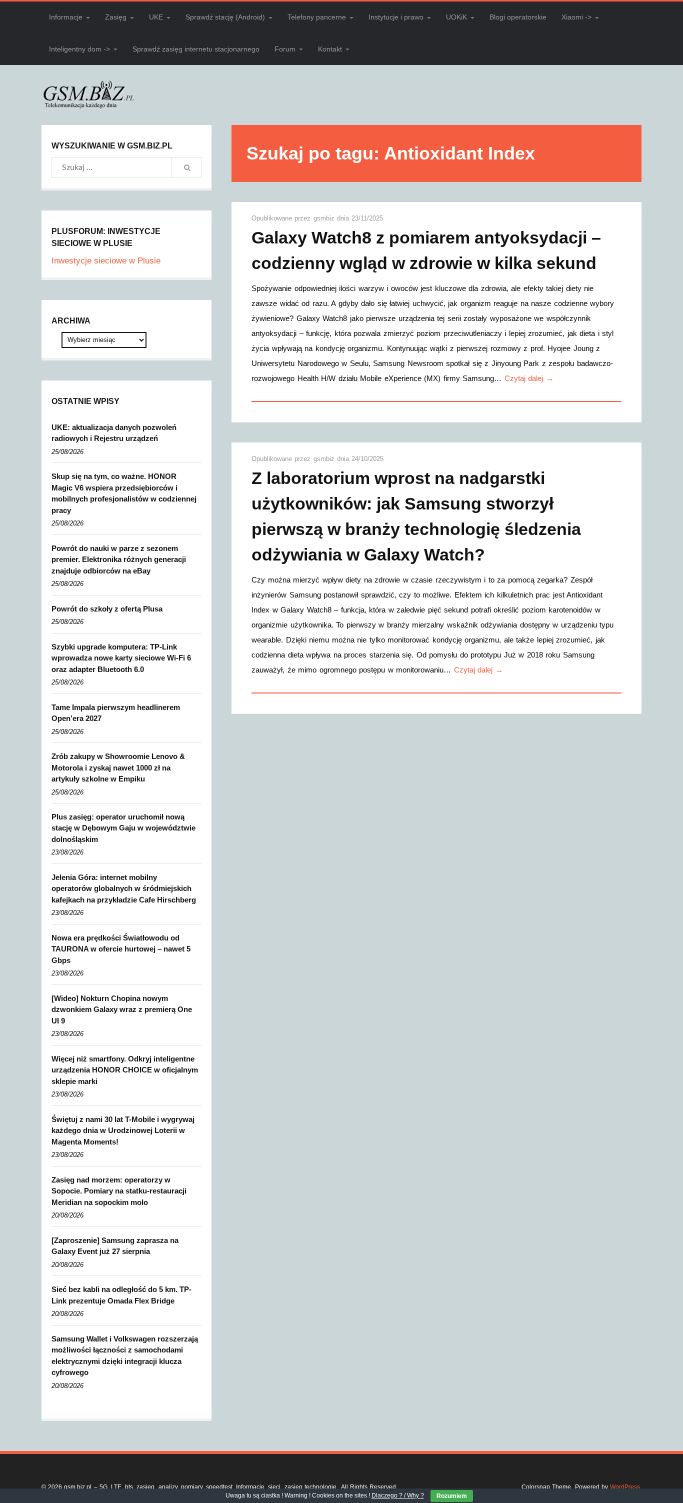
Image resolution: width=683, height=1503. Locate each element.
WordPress (625, 1487)
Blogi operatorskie (518, 17)
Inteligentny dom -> (79, 49)
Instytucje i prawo (396, 17)
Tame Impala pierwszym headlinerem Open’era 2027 (116, 713)
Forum (285, 49)
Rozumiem (451, 1496)
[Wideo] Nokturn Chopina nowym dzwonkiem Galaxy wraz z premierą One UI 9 (122, 1009)
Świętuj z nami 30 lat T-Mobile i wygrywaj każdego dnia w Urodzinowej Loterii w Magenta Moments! (123, 1130)
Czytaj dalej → (529, 378)
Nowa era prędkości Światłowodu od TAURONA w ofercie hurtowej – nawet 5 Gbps (121, 949)
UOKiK (456, 17)
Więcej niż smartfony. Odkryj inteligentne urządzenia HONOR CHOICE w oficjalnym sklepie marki (125, 1070)
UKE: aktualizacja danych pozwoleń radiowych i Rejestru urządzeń (114, 433)
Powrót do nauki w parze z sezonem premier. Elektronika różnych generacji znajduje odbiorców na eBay (119, 559)
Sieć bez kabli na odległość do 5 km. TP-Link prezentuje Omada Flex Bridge (122, 1295)
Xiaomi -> (577, 17)
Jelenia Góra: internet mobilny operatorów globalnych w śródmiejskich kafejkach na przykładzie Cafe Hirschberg (124, 888)
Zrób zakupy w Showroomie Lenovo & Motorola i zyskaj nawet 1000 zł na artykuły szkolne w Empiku (118, 767)
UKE (156, 17)
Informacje (65, 17)
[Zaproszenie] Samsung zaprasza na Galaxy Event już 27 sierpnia (115, 1246)
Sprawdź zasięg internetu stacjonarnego (196, 49)
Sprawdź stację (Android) (225, 17)
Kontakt (330, 49)
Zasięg (115, 17)
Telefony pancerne (317, 17)
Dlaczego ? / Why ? (398, 1495)
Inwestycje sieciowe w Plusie (106, 261)
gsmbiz (325, 218)
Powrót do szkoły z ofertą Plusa (107, 608)
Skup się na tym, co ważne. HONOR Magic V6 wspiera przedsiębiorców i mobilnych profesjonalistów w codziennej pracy (124, 493)
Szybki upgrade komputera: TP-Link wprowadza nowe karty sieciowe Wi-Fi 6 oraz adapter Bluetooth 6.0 (121, 658)
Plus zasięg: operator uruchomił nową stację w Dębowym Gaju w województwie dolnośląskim (124, 828)
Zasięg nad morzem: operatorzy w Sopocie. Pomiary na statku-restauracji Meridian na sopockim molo (119, 1191)
